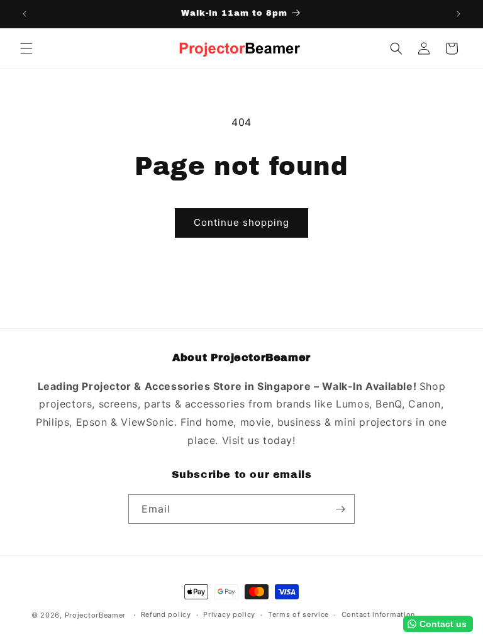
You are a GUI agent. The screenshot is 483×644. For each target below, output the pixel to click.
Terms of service (298, 614)
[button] (26, 48)
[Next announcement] (458, 14)
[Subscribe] (340, 509)
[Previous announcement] (24, 14)
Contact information (378, 614)
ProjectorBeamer (95, 615)
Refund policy (166, 614)
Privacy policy (229, 614)
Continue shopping (241, 222)
